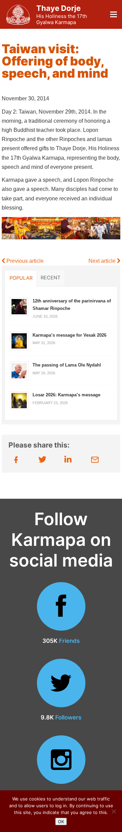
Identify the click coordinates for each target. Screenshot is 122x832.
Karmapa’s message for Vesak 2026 (69, 335)
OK (61, 821)
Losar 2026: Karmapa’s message (66, 394)
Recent (50, 278)
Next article (102, 261)
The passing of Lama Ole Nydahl (67, 365)
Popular (21, 278)
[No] (113, 811)
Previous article (24, 261)
